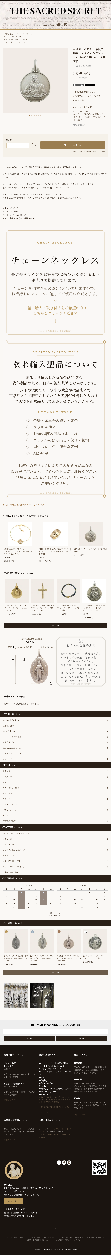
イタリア (27, 39)
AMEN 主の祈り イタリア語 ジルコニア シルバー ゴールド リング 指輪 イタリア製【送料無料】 (55, 551)
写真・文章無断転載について (38, 1240)
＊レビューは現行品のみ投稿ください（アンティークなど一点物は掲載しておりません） (89, 115)
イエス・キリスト (15, 37)
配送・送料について (40, 1237)
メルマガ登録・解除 (60, 1240)
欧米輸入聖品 (9, 34)
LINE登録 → (13, 1201)
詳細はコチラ (9, 1100)
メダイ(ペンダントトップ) (24, 34)
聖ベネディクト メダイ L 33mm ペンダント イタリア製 (94, 957)
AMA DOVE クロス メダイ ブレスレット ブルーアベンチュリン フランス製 (68, 607)
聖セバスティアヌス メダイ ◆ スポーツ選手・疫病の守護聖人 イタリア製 (42, 958)
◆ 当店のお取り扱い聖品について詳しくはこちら (24, 504)
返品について (77, 151)
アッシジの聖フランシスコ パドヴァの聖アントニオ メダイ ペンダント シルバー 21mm (94, 607)
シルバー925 (21, 42)
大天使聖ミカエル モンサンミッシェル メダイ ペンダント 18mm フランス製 (69, 958)
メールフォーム (56, 1128)
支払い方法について (22, 1237)
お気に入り (81, 124)
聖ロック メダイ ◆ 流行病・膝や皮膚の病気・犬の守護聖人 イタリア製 (16, 958)
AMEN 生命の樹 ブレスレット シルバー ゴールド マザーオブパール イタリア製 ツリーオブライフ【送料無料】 (20, 551)
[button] (29, 115)
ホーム (5, 37)
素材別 (12, 42)
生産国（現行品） (15, 39)
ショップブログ (76, 1240)
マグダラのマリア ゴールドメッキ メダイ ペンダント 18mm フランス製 (16, 607)
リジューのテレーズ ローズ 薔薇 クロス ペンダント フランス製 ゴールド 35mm (42, 607)
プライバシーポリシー (94, 1237)
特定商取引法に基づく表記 (95, 151)
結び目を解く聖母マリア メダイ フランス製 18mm (90, 550)
